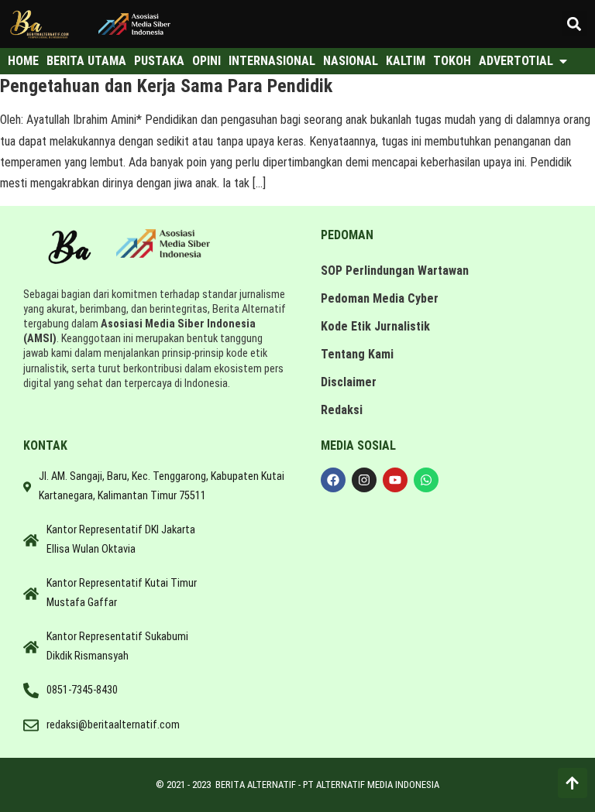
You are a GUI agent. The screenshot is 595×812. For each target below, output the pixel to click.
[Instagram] (364, 480)
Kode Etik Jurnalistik (375, 326)
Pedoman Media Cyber (380, 298)
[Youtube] (395, 480)
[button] (574, 23)
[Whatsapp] (426, 480)
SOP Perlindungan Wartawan (395, 270)
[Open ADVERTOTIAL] (563, 61)
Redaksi (342, 410)
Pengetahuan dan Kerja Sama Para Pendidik (166, 86)
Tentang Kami (357, 354)
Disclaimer (349, 382)
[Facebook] (333, 480)
